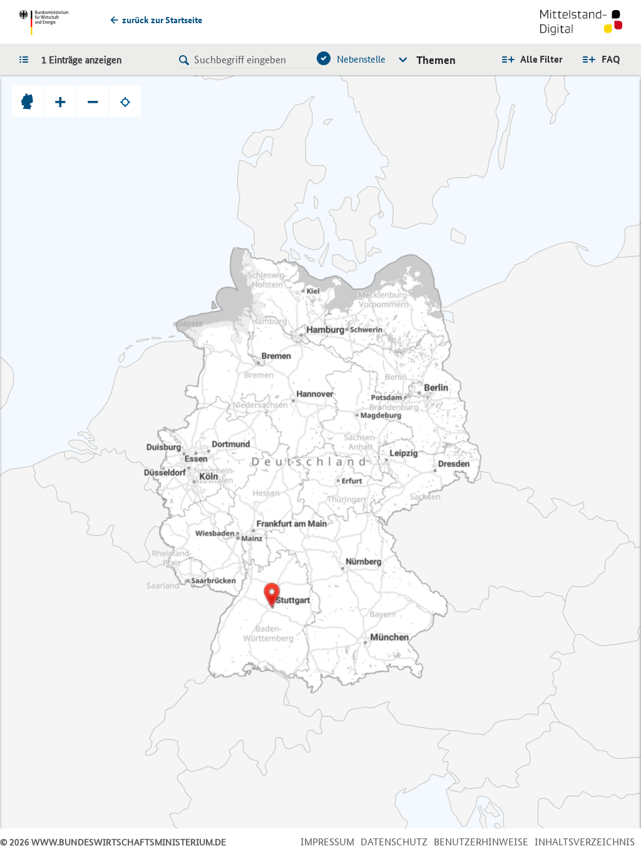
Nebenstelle (361, 59)
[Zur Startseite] (581, 24)
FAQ (611, 59)
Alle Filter (541, 59)
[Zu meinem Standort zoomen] (125, 101)
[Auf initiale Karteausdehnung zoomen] (27, 101)
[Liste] (27, 59)
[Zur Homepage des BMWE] (43, 22)
